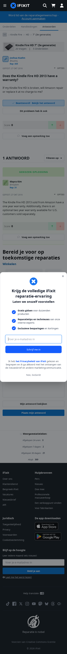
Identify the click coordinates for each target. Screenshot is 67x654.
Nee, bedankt (33, 374)
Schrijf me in (33, 349)
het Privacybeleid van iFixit (31, 361)
